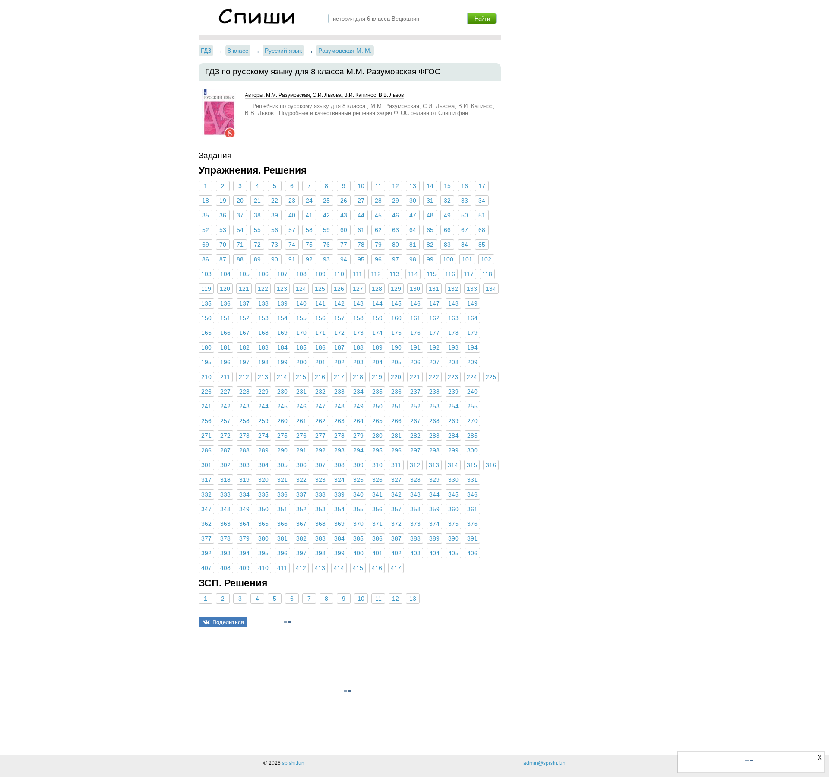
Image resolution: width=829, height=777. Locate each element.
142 (339, 303)
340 (358, 494)
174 (377, 332)
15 (447, 185)
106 (263, 274)
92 (309, 259)
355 (358, 509)
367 (301, 523)
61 (361, 229)
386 (377, 538)
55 (257, 229)
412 (301, 567)
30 (412, 200)
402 (396, 553)
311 (396, 465)
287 (225, 450)
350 (263, 509)
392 (206, 553)
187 (339, 347)
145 (396, 303)
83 (447, 244)
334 (244, 494)
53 (222, 229)
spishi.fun (293, 763)
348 (225, 509)
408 (225, 567)
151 (225, 318)
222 (434, 376)
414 (339, 567)
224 (472, 376)
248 (339, 406)
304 (263, 465)
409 (244, 567)
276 (301, 435)
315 (472, 465)
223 (453, 376)
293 (339, 450)
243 (244, 406)
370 (358, 523)
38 (257, 215)
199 (282, 362)
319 (244, 479)
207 (434, 362)
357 (396, 509)
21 (257, 200)
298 (434, 450)
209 (472, 362)
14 (430, 185)
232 (320, 391)
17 (481, 185)
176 (415, 332)
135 (206, 303)
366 (282, 523)
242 (225, 406)
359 (434, 509)
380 (263, 538)
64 (412, 229)
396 (282, 553)
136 (225, 303)
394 (244, 553)
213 (263, 376)
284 (453, 435)
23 (291, 200)
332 (206, 494)
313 (434, 465)
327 (396, 479)
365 (263, 523)
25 (326, 200)
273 (244, 435)
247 (320, 406)
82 (430, 244)
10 (361, 185)
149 (472, 303)
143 (358, 303)
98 (412, 259)
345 (453, 494)
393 (225, 553)
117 (469, 274)
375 (453, 523)
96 (378, 259)
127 (358, 288)
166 (225, 332)
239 (453, 391)
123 (282, 288)
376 (472, 523)
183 (263, 347)
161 (415, 318)
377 (206, 538)
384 (339, 538)
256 (206, 420)
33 (464, 200)
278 (339, 435)
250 (377, 406)
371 (377, 523)
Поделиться (228, 622)
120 (225, 288)
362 (206, 523)
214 (282, 376)
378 (225, 538)
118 (487, 274)
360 (453, 509)
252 (415, 406)
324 (339, 479)
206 (415, 362)
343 (415, 494)
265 (377, 420)
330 (453, 479)
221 (415, 376)
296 (396, 450)
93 (326, 259)
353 (320, 509)
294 (358, 450)
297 (415, 450)
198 (263, 362)
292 (320, 450)
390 (453, 538)
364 (244, 523)
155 (301, 318)
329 (434, 479)
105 (244, 274)
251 (396, 406)
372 (396, 523)
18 (205, 200)
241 (206, 406)
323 (320, 479)
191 (415, 347)
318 (225, 479)
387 (396, 538)
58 (309, 229)
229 (263, 391)
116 (450, 274)
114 (413, 274)
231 (301, 391)
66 (447, 229)
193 (453, 347)
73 (274, 244)
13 (412, 185)
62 (378, 229)
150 (206, 318)
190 (396, 347)
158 (358, 318)
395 (263, 553)
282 (415, 435)
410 (263, 567)
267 (415, 420)
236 (396, 391)
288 (244, 450)
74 (291, 244)
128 (377, 288)
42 (326, 215)
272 (225, 435)
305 (282, 465)
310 (377, 465)
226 (206, 391)
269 (453, 420)
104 (225, 274)
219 (377, 376)
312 (415, 465)
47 (412, 215)
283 (434, 435)
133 (472, 288)
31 (430, 200)
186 (320, 347)
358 (415, 509)
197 (244, 362)
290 (282, 450)
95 (361, 259)
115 (432, 274)
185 (301, 347)
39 (274, 215)
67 (464, 229)
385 (358, 538)
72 (257, 244)
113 (394, 274)
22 (274, 200)
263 (339, 420)
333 (225, 494)
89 (257, 259)
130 (415, 288)
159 (377, 318)
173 (358, 332)
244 (263, 406)
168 (263, 332)
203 (358, 362)
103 (206, 274)
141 (320, 303)
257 (225, 420)
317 (206, 479)
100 (448, 259)
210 (206, 376)
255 (472, 406)
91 (291, 259)
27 (361, 200)
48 (430, 215)
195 (206, 362)
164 (472, 318)
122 (263, 288)
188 (358, 347)
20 (240, 200)
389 (434, 538)
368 (320, 523)
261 (301, 420)
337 (301, 494)
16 (464, 185)
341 (377, 494)
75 (309, 244)
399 (339, 553)
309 (358, 465)
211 (225, 376)
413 (320, 567)
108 (301, 274)
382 (301, 538)
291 (301, 450)
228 (244, 391)
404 (434, 553)
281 (396, 435)
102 (486, 259)
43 (343, 215)
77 (343, 244)
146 (415, 303)
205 (396, 362)
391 (472, 538)
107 (282, 274)
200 (301, 362)
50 (464, 215)
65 (430, 229)
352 (301, 509)
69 (205, 244)
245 (282, 406)
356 (377, 509)
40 (291, 215)
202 (339, 362)
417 (396, 567)
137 (244, 303)
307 (320, 465)
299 (453, 450)
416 (377, 567)
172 (339, 332)
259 (263, 420)
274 (263, 435)
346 (472, 494)
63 (395, 229)
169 (282, 332)
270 (472, 420)
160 (396, 318)
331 (472, 479)
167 (244, 332)
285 (472, 435)
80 (395, 244)
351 (282, 509)
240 (472, 391)
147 (434, 303)
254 (453, 406)
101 (467, 259)
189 (377, 347)
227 (225, 391)
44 (361, 215)
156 (320, 318)
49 (447, 215)
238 (434, 391)
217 (339, 376)
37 (240, 215)
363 (225, 523)
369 (339, 523)
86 (205, 259)
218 (358, 376)
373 (415, 523)
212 (244, 376)
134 (491, 288)
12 (395, 185)
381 (282, 538)
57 (291, 229)
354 (339, 509)
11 (378, 185)
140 (301, 303)
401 (377, 553)
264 (358, 420)
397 (301, 553)
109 (320, 274)
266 (396, 420)
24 (309, 200)
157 (339, 318)
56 (274, 229)
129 (396, 288)
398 (320, 553)
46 (395, 215)
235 (377, 391)
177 (434, 332)
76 (326, 244)
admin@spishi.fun (544, 763)
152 (244, 318)
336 (282, 494)
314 (453, 465)
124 (301, 288)
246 (301, 406)
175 (396, 332)
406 (472, 553)
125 (320, 288)
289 (263, 450)
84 (464, 244)
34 (481, 200)
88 (240, 259)
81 (412, 244)
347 (206, 509)
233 (339, 391)
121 (244, 288)
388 (415, 538)
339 (339, 494)
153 (263, 318)
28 (378, 200)
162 (434, 318)
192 (434, 347)
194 (472, 347)
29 (395, 200)
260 (282, 420)
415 (358, 567)
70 (222, 244)
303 (244, 465)
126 (339, 288)
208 (453, 362)
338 (320, 494)
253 (434, 406)
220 (396, 376)
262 (320, 420)
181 (225, 347)
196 (225, 362)
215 (301, 376)
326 (377, 479)
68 (481, 229)
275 (282, 435)
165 (206, 332)
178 (453, 332)
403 (415, 553)
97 (395, 259)
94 (343, 259)
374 (434, 523)
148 (453, 303)
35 (205, 215)
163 (453, 318)
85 (481, 244)
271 (206, 435)
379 (244, 538)
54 (240, 229)
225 (491, 376)
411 (282, 567)
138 (263, 303)
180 (206, 347)
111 (357, 274)
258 (244, 420)
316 (491, 465)
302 (225, 465)
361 (472, 509)
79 (378, 244)
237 (415, 391)
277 (320, 435)
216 (320, 376)
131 (434, 288)
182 (244, 347)
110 (339, 274)
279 (358, 435)
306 (301, 465)
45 (378, 215)
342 (396, 494)
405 (453, 553)
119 (206, 288)
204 (377, 362)
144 (377, 303)
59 (326, 229)
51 (481, 215)
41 (309, 215)
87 (222, 259)
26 (343, 200)
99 (430, 259)
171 (320, 332)
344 (434, 494)
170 (301, 332)
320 (263, 479)
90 (274, 259)
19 (222, 200)
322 (301, 479)
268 (434, 420)
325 (358, 479)
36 (222, 215)
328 (415, 479)
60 (343, 229)
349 (244, 509)
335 (263, 494)
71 (240, 244)
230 (282, 391)
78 (361, 244)
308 (339, 465)
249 (358, 406)
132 (453, 288)
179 (472, 332)
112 (376, 274)
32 (447, 200)
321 (282, 479)
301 (206, 465)
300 (472, 450)
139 (282, 303)
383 (320, 538)
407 (206, 567)
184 (282, 347)
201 (320, 362)
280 (377, 435)
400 (358, 553)
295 (377, 450)
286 (206, 450)
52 (205, 229)
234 (358, 391)
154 (282, 318)
